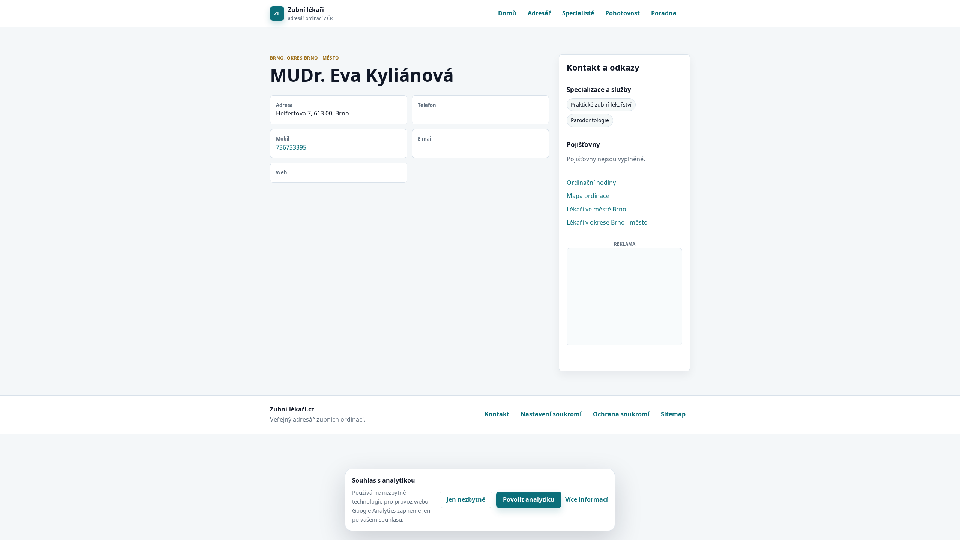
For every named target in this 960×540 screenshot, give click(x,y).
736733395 (291, 147)
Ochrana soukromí (621, 414)
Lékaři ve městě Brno (596, 209)
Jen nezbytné (466, 499)
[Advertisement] (624, 295)
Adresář (539, 13)
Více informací (586, 499)
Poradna (663, 13)
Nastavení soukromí (551, 414)
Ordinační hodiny (591, 182)
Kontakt (496, 414)
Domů (507, 13)
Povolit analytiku (529, 499)
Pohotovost (622, 13)
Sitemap (673, 414)
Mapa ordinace (588, 196)
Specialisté (578, 13)
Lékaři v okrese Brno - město (607, 222)
